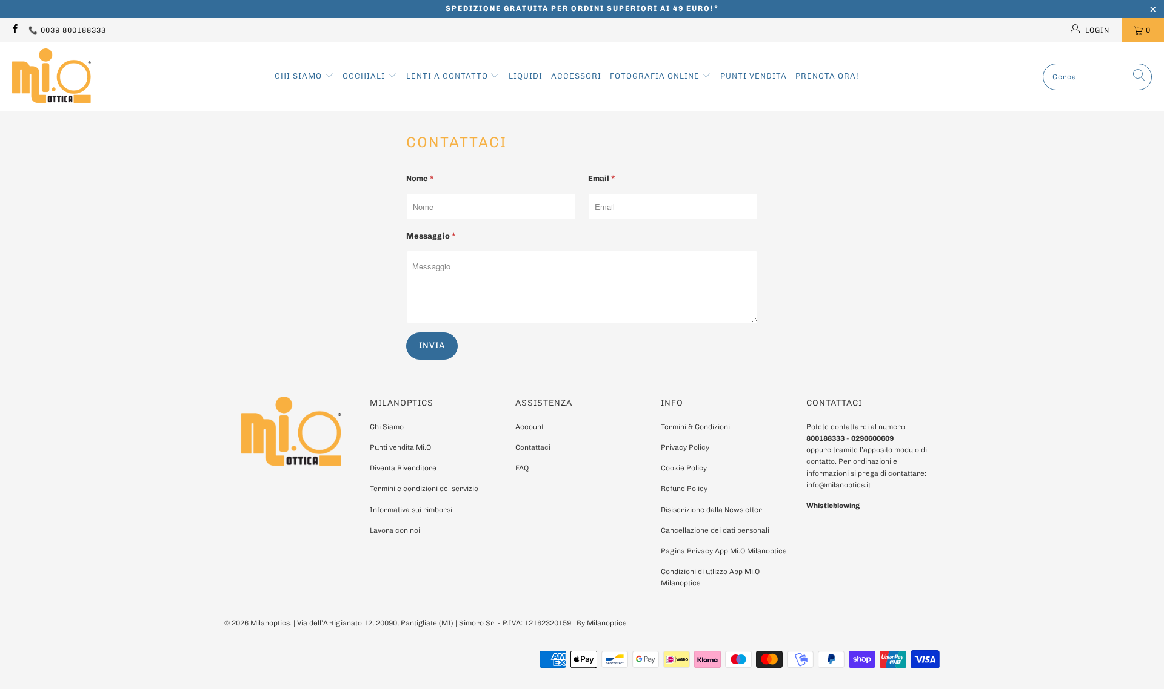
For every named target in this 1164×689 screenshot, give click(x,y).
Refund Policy (684, 488)
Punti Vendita (753, 76)
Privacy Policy (685, 447)
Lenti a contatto (448, 76)
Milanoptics (270, 623)
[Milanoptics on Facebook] (14, 30)
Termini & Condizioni (695, 427)
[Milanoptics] (51, 76)
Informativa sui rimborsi (411, 510)
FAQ (522, 468)
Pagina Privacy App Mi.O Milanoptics (723, 551)
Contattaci (532, 447)
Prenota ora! (827, 76)
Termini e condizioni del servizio (424, 488)
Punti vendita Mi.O (400, 447)
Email (601, 178)
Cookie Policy (684, 468)
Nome (419, 178)
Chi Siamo (299, 76)
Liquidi (526, 76)
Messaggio (430, 235)
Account (529, 427)
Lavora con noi (395, 530)
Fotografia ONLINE (656, 76)
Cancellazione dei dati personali (715, 530)
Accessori (576, 76)
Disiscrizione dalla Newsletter (711, 510)
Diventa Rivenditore (403, 468)
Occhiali (365, 76)
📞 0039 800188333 (67, 30)
